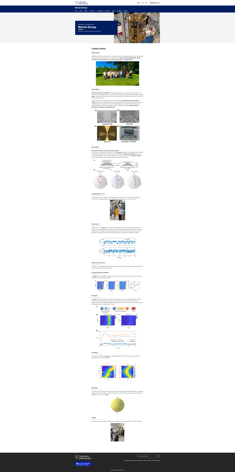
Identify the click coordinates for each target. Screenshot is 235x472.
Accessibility (126, 460)
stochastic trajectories (116, 59)
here (107, 394)
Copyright (148, 460)
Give (146, 2)
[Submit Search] (158, 456)
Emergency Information (156, 460)
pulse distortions (105, 59)
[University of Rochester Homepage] (81, 3)
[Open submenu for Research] (95, 10)
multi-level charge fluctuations (128, 58)
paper (95, 276)
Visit (142, 2)
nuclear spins (128, 59)
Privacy (144, 460)
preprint (119, 152)
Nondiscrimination (133, 460)
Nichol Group (81, 8)
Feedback (140, 460)
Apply (138, 2)
